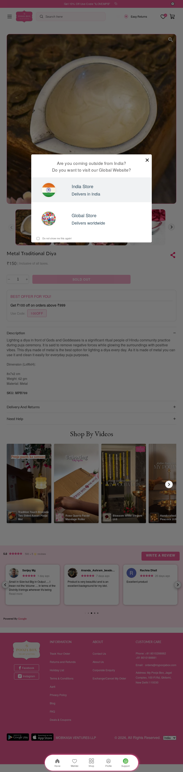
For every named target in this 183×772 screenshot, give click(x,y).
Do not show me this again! (57, 238)
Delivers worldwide (88, 223)
